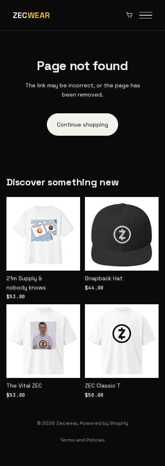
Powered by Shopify (104, 423)
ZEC (31, 15)
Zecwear (66, 423)
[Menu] (145, 15)
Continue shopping (82, 124)
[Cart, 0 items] (129, 15)
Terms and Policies (82, 440)
